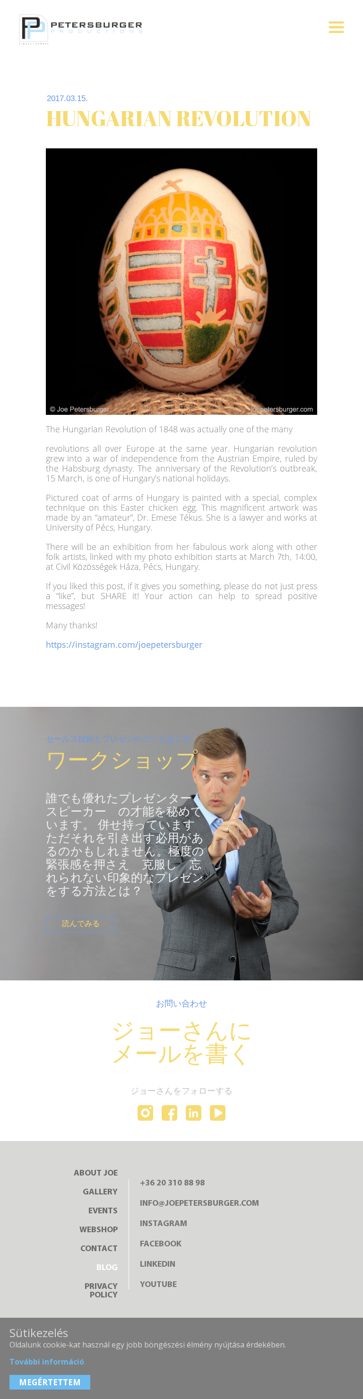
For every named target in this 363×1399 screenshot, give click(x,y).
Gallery (100, 1192)
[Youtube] (217, 1113)
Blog (107, 1268)
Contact (99, 1249)
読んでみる (81, 924)
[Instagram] (145, 1113)
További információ (46, 1361)
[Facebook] (169, 1113)
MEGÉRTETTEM (50, 1382)
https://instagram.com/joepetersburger (124, 644)
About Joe (96, 1173)
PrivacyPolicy (101, 1291)
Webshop (98, 1230)
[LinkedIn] (193, 1113)
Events (103, 1211)
